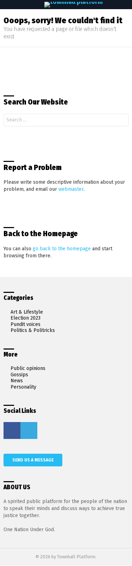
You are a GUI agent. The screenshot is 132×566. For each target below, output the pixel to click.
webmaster (70, 189)
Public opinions (28, 368)
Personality (23, 387)
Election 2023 (25, 318)
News (17, 381)
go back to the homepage (62, 249)
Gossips (19, 375)
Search (121, 121)
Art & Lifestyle (27, 312)
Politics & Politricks (33, 330)
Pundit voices (25, 324)
